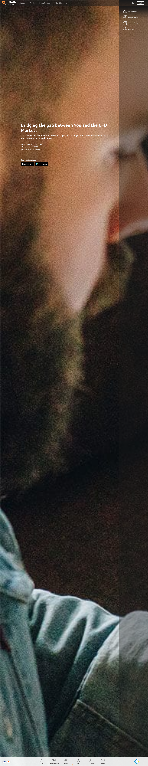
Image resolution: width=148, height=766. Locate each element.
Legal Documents (61, 3)
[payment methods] (6, 762)
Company (23, 3)
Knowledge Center (44, 3)
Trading (32, 3)
